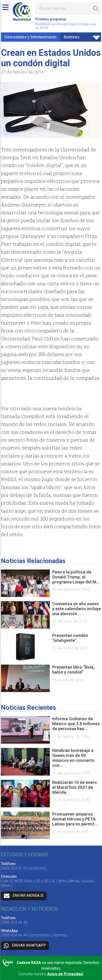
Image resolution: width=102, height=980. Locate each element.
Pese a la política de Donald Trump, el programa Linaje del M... (76, 576)
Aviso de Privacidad (65, 974)
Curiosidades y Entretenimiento (30, 37)
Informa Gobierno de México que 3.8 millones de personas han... (76, 723)
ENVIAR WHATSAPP (29, 945)
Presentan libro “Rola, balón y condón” (73, 670)
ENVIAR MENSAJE (28, 895)
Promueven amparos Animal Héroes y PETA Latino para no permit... (75, 819)
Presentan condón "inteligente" (70, 638)
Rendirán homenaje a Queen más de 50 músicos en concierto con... (73, 758)
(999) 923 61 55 (14, 868)
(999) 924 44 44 (14, 922)
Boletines (71, 37)
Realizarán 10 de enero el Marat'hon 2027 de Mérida (74, 787)
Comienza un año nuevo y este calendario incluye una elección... (76, 608)
